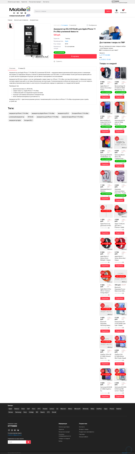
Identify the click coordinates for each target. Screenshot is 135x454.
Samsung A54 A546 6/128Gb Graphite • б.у (106, 389)
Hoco (33, 409)
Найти (108, 11)
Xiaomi (42, 412)
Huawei (45, 409)
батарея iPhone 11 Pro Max (80, 113)
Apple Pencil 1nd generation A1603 (105, 224)
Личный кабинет (83, 436)
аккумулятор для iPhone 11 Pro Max (47, 117)
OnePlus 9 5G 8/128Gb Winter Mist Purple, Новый (120, 356)
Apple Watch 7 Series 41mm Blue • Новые (106, 87)
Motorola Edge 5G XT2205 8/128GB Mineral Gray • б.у (120, 87)
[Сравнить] (110, 72)
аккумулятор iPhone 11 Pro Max (18, 113)
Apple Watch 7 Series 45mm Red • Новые (120, 258)
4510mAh (30, 117)
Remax (11, 412)
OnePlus (99, 409)
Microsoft (77, 409)
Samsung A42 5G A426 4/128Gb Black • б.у (120, 122)
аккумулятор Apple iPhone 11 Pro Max (43, 113)
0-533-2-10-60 (106, 59)
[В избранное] (110, 69)
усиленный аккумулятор (16, 117)
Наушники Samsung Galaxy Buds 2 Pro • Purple (120, 191)
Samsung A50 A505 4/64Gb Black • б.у (106, 155)
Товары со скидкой (64, 438)
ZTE (48, 412)
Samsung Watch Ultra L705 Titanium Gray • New (120, 156)
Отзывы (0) (21, 68)
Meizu (70, 409)
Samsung (18, 412)
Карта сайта (124, 452)
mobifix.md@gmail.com (15, 435)
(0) (108, 94)
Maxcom (63, 409)
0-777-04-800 (105, 55)
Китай (54, 412)
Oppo (105, 409)
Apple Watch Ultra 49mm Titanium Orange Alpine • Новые (105, 291)
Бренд (60, 441)
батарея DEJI (28, 120)
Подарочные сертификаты (86, 432)
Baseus (17, 409)
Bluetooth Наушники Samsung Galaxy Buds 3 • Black (105, 323)
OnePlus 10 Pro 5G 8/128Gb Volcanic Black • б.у (105, 356)
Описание (12, 68)
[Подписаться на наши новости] (28, 442)
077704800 (119, 1)
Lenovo (52, 409)
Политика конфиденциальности (65, 435)
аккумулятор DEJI (63, 113)
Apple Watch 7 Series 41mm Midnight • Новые (105, 258)
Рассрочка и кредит (35, 2)
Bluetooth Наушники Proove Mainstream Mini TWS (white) (120, 289)
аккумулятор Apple (15, 120)
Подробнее (105, 97)
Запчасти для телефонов (21, 20)
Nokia (92, 409)
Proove (112, 409)
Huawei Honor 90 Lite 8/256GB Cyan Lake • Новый (120, 323)
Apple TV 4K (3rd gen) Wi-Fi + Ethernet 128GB (119, 225)
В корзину (75, 56)
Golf (28, 409)
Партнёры (82, 434)
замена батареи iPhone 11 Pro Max (72, 117)
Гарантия (24, 2)
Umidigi (31, 412)
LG (57, 409)
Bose (23, 409)
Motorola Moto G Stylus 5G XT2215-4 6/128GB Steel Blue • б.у (105, 122)
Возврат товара (83, 429)
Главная (10, 20)
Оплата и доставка (14, 2)
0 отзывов (64, 25)
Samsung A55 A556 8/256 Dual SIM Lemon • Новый (120, 389)
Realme (119, 409)
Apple (66, 41)
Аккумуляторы (34, 20)
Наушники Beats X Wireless (105, 190)
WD (37, 412)
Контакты (46, 2)
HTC (39, 409)
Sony (25, 412)
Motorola (85, 409)
